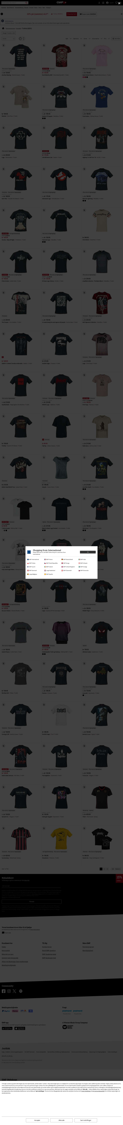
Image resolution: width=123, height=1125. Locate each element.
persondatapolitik (99, 1091)
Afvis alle (61, 1120)
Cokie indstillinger (86, 1091)
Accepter (37, 1120)
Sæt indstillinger (85, 1120)
